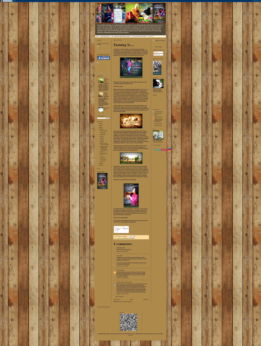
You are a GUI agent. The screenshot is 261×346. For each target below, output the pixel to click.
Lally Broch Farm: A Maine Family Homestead (158, 120)
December (102, 130)
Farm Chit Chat (158, 123)
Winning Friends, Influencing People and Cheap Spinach (104, 148)
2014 (100, 127)
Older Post (146, 299)
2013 (100, 129)
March (101, 157)
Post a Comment (119, 296)
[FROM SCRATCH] (157, 74)
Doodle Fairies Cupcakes (123, 282)
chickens (119, 238)
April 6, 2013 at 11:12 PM (122, 251)
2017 (100, 123)
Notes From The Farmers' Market (104, 144)
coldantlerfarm (158, 117)
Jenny (118, 255)
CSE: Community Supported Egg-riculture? (120, 36)
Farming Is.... (103, 151)
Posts (156, 52)
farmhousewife (125, 238)
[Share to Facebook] (133, 236)
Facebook (116, 222)
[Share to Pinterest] (135, 236)
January (102, 161)
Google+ (99, 40)
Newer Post (117, 299)
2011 (100, 165)
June (101, 138)
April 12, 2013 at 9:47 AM (122, 293)
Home (97, 36)
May (101, 140)
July (101, 136)
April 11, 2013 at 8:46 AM (122, 266)
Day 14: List (106, 108)
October (102, 132)
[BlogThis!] (131, 236)
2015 (100, 125)
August (102, 134)
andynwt (154, 333)
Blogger (130, 335)
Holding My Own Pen (104, 154)
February (102, 159)
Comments (157, 54)
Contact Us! (150, 36)
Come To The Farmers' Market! (139, 36)
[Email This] (129, 236)
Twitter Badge (158, 46)
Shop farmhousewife (105, 36)
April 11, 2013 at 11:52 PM (122, 277)
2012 (100, 163)
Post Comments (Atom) (126, 301)
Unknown (119, 270)
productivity (131, 238)
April (101, 142)
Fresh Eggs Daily (158, 111)
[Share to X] (132, 236)
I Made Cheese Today (106, 94)
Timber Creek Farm (157, 114)
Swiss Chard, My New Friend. (106, 80)
